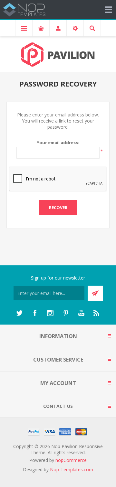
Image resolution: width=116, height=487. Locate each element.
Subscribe (95, 293)
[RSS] (97, 313)
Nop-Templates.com (71, 469)
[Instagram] (50, 313)
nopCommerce (71, 460)
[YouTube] (81, 313)
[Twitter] (19, 313)
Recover (58, 207)
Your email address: (58, 142)
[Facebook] (35, 313)
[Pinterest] (66, 313)
